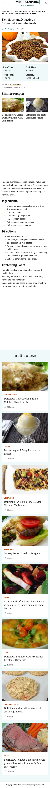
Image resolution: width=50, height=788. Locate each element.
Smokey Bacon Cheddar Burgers (22, 553)
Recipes (5, 11)
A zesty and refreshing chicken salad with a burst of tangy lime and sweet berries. (24, 605)
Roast (6, 756)
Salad (6, 598)
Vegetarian (9, 498)
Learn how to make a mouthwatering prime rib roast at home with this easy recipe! (24, 763)
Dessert (7, 446)
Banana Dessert (11, 704)
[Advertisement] (25, 151)
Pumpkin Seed (20, 11)
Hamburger (9, 549)
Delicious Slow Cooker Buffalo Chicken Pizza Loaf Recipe (12, 118)
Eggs (6, 653)
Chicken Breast (11, 395)
